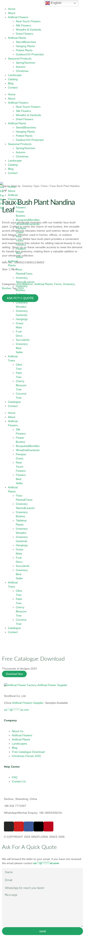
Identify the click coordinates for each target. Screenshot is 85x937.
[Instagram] (9, 826)
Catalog (13, 79)
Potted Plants (24, 50)
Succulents (22, 339)
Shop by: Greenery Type (25, 186)
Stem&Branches (26, 42)
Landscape (15, 75)
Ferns (44, 186)
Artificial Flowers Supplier (27, 702)
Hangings (22, 319)
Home (11, 8)
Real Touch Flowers (28, 21)
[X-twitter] (38, 826)
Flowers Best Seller (21, 253)
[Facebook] (29, 826)
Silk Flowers (23, 25)
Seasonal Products (19, 58)
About (11, 13)
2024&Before (24, 284)
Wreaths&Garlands (28, 224)
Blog (10, 83)
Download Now (14, 673)
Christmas (22, 70)
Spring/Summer (25, 62)
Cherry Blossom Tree (21, 385)
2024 (20, 288)
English (55, 3)
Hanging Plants (25, 46)
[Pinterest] (48, 826)
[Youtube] (19, 826)
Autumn (21, 66)
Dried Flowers (24, 33)
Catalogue (14, 401)
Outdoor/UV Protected (29, 54)
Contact (13, 87)
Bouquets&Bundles (28, 219)
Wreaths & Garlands (28, 29)
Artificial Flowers (18, 17)
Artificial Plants (17, 37)
